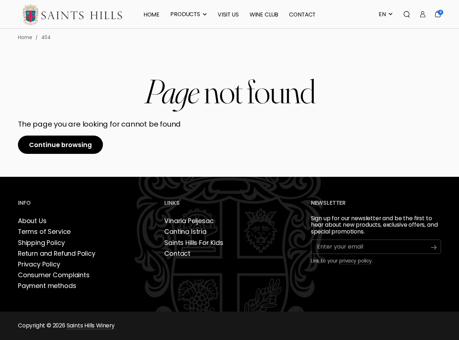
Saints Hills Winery (91, 325)
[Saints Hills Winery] (73, 14)
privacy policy (355, 261)
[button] (406, 14)
